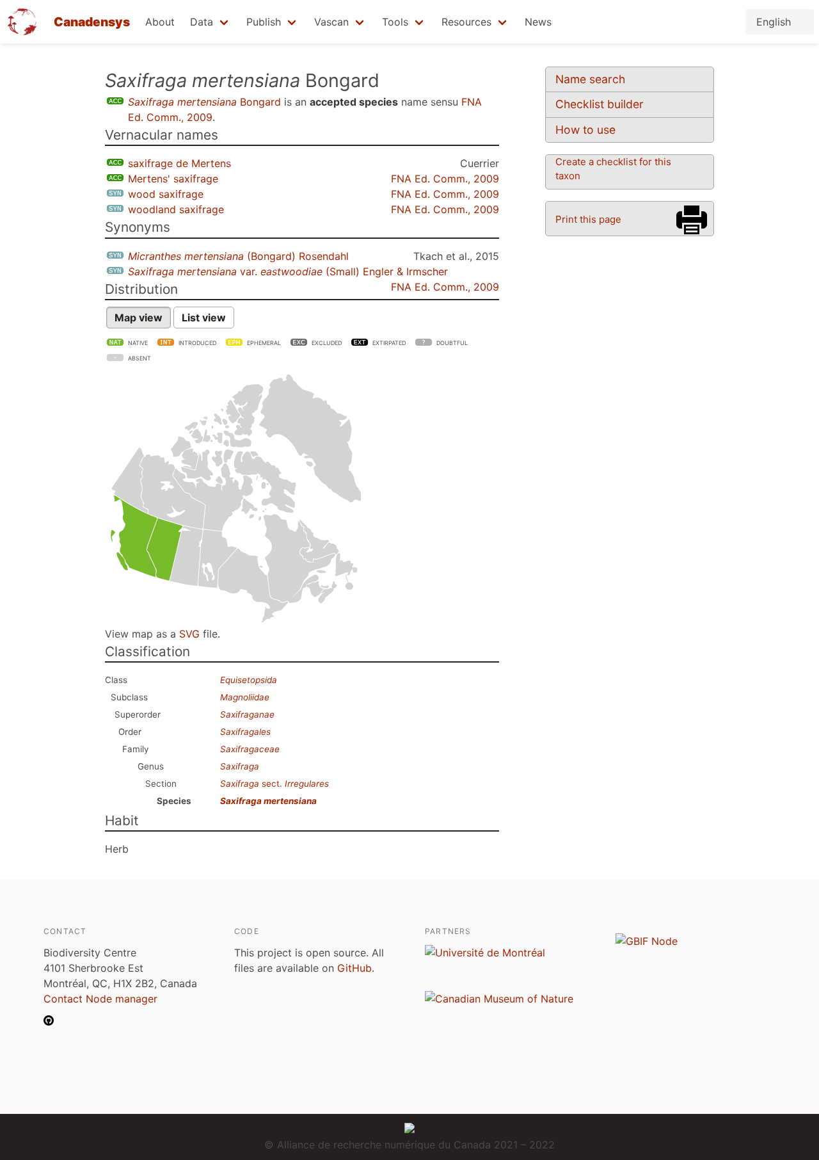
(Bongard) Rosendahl (238, 256)
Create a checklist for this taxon (613, 169)
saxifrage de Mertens (179, 163)
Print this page (588, 219)
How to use (585, 129)
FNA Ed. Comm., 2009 (445, 178)
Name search (590, 79)
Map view (139, 317)
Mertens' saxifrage (173, 178)
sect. (274, 783)
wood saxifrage (165, 194)
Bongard (204, 101)
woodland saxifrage (176, 209)
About (160, 21)
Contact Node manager (100, 998)
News (538, 21)
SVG (189, 633)
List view (204, 317)
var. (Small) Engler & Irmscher (288, 271)
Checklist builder (599, 104)
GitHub (354, 968)
